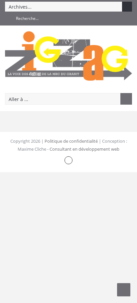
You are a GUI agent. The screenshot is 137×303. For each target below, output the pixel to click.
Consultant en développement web (84, 149)
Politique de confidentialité (71, 141)
